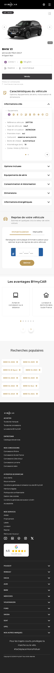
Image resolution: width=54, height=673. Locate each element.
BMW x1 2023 (31, 370)
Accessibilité (8, 503)
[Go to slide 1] (25, 154)
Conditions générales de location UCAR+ (19, 500)
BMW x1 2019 (9, 394)
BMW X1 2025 (29, 362)
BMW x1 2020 (29, 378)
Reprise (6, 530)
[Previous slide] (4, 27)
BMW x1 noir (28, 386)
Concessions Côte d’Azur (13, 459)
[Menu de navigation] (49, 4)
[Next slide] (49, 27)
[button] (20, 321)
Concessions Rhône (11, 451)
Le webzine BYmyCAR (12, 429)
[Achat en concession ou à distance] (15, 301)
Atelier (6, 515)
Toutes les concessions (12, 425)
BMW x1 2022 (9, 386)
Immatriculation (20, 232)
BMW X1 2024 (9, 378)
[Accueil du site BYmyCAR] (11, 4)
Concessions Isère (10, 466)
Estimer (27, 263)
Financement (9, 519)
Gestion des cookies (11, 496)
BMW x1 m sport (10, 370)
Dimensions (10, 193)
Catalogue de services (12, 440)
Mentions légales (10, 489)
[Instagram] (25, 538)
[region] (27, 27)
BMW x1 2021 (29, 394)
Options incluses (12, 166)
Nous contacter (10, 481)
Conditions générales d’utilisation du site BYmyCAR (23, 485)
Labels (6, 522)
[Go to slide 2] (28, 154)
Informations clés (13, 104)
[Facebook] (18, 538)
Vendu (27, 76)
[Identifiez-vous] (43, 4)
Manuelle (37, 232)
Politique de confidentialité (14, 492)
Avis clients (8, 478)
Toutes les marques (11, 422)
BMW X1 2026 (9, 362)
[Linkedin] (5, 538)
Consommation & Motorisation (20, 184)
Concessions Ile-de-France (14, 455)
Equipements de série (15, 175)
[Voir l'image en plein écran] (49, 13)
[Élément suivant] (31, 329)
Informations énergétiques (18, 202)
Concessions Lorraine (12, 462)
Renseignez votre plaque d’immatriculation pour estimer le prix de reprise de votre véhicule (27, 241)
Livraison (7, 526)
